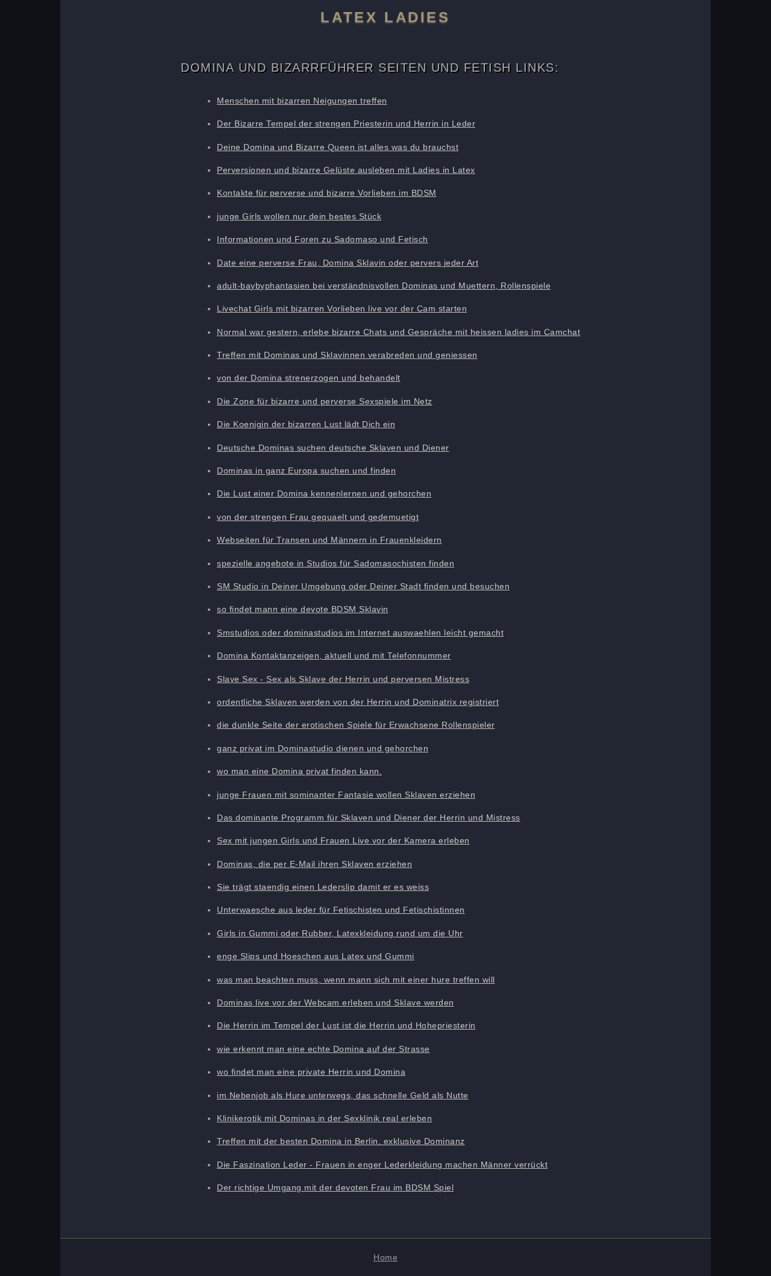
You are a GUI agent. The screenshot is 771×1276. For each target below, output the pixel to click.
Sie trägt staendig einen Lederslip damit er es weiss (323, 887)
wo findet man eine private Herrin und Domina (311, 1072)
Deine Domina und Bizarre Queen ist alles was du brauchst (337, 147)
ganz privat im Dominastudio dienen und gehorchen (322, 748)
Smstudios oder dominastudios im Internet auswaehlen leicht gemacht (360, 632)
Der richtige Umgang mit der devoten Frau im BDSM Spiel (335, 1187)
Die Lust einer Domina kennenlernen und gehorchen (324, 493)
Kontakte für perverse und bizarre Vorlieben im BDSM (327, 193)
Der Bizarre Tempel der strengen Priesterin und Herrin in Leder (346, 123)
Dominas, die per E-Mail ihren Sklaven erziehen (314, 864)
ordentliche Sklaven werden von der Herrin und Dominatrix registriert (358, 702)
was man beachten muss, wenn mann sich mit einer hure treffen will (356, 979)
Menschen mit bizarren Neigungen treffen (302, 100)
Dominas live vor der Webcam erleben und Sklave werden (335, 1002)
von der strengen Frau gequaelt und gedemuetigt (318, 517)
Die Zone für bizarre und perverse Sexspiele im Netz (324, 401)
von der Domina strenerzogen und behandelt (309, 378)
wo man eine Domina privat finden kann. (299, 771)
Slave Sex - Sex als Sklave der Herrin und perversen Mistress (343, 679)
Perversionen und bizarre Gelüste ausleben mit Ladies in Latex (346, 170)
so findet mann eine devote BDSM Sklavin (303, 609)
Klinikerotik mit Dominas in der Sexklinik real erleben (324, 1118)
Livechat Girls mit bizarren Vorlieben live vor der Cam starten (342, 308)
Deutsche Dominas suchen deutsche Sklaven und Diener (333, 447)
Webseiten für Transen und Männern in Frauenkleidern (329, 540)
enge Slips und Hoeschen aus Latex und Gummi (315, 956)
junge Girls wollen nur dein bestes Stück (299, 216)
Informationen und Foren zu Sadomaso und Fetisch (322, 239)
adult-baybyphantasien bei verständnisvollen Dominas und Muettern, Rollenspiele (384, 285)
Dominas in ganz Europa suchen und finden (306, 470)
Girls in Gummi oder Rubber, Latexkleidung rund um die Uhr (340, 933)
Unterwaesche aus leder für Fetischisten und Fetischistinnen (341, 910)
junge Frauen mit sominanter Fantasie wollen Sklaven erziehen (346, 794)
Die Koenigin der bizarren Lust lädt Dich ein (306, 424)
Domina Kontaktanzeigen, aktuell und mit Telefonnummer (334, 655)
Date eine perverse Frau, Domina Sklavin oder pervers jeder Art (347, 262)
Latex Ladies (385, 17)
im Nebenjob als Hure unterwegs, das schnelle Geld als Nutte (343, 1095)
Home (385, 1257)
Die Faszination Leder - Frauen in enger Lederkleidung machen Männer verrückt (382, 1164)
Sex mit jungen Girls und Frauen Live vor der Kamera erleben (343, 840)
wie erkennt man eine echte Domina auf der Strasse (323, 1049)
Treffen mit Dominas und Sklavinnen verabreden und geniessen (347, 355)
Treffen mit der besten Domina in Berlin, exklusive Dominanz (341, 1141)
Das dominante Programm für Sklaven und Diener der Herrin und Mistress (368, 817)
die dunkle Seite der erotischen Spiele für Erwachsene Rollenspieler (356, 725)
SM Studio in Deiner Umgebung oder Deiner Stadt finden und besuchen (363, 586)
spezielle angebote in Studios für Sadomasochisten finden (335, 563)
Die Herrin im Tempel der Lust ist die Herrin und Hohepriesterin (346, 1025)
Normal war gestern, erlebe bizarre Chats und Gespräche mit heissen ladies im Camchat (398, 332)
